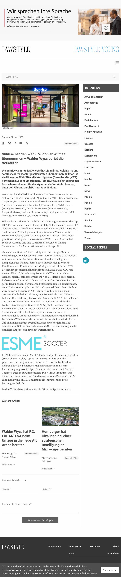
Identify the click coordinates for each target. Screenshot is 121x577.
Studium (88, 220)
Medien (88, 179)
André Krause (55, 270)
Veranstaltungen (93, 232)
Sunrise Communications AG (23, 170)
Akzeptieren (110, 570)
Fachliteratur (91, 120)
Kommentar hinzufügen (40, 520)
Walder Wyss (35, 184)
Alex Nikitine (48, 187)
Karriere (88, 149)
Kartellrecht (90, 155)
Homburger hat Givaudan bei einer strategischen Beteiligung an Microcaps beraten (57, 440)
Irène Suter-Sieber (62, 201)
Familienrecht (91, 126)
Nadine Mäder (28, 212)
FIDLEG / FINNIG (93, 132)
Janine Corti (34, 205)
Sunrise (5, 273)
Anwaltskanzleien (93, 96)
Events (87, 114)
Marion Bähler (51, 198)
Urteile (87, 226)
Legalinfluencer (92, 161)
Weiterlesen (7, 464)
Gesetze (88, 144)
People (88, 197)
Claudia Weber (40, 208)
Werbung (95, 546)
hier (95, 573)
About (116, 546)
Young (87, 238)
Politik (87, 208)
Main (87, 173)
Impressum (74, 546)
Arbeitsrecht (91, 102)
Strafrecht (89, 214)
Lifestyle (89, 167)
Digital (87, 108)
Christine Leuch (65, 205)
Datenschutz (54, 546)
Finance (88, 138)
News (87, 185)
